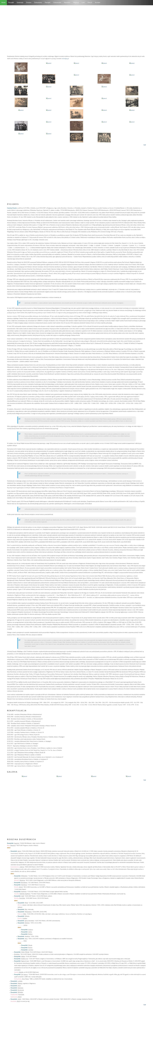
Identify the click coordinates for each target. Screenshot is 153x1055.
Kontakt (97, 2)
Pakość (90, 2)
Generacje (20, 2)
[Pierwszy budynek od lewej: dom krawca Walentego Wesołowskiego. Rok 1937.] (93, 776)
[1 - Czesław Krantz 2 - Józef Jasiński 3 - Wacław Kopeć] (104, 63)
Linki (83, 2)
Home (3, 2)
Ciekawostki (57, 2)
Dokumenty (38, 2)
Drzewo (28, 2)
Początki (11, 2)
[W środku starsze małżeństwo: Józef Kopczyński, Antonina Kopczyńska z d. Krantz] (104, 84)
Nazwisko (67, 2)
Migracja (76, 2)
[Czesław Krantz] (24, 776)
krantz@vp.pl (65, 58)
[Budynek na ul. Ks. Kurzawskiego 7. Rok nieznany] (128, 776)
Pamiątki (47, 2)
